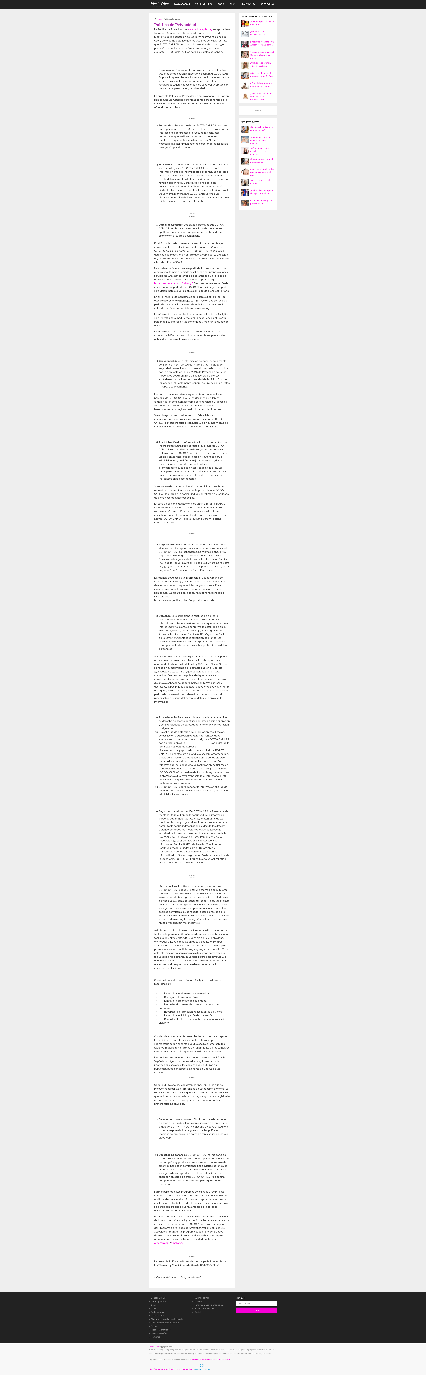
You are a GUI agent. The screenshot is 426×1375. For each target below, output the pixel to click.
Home (159, 19)
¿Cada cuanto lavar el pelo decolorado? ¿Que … (262, 74)
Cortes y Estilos (158, 1301)
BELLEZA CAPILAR (182, 4)
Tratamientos (157, 1312)
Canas (154, 1308)
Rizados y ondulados (161, 1330)
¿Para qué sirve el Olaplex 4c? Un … (258, 33)
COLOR (220, 4)
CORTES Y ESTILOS (203, 4)
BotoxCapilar (154, 1347)
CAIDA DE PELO (267, 4)
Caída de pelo (157, 1315)
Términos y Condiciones (201, 1360)
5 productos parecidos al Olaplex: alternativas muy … (262, 55)
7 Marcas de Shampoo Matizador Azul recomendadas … (260, 96)
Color (153, 1305)
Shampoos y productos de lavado (167, 1319)
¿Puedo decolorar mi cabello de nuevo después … (260, 140)
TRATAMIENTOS (248, 4)
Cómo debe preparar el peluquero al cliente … (261, 84)
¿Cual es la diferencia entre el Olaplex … (260, 64)
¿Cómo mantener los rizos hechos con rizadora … (260, 151)
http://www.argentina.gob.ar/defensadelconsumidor (171, 1369)
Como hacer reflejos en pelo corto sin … (261, 202)
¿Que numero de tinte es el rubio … (262, 181)
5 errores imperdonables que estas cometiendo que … (262, 172)
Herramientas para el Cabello (165, 1323)
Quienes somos (201, 1298)
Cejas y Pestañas (159, 1333)
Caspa (154, 1326)
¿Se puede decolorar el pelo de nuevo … (261, 160)
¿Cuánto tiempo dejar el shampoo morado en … (261, 192)
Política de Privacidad (204, 1308)
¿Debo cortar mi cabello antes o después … (261, 128)
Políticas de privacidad (221, 1360)
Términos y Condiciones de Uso (209, 1305)
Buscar (256, 1310)
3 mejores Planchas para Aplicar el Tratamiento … (262, 43)
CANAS (232, 4)
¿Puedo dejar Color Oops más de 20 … (262, 23)
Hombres (155, 1337)
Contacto (198, 1301)
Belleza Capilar (158, 1298)
